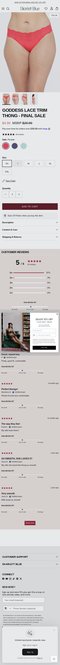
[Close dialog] (57, 314)
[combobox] (35, 335)
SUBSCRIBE (44, 348)
